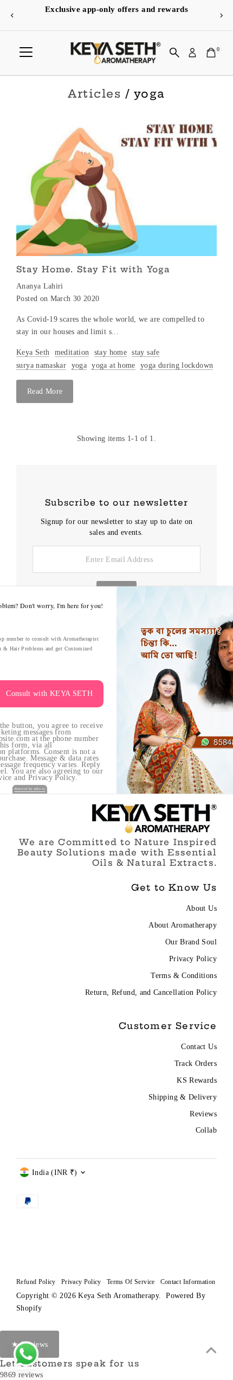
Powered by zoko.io (30, 788)
